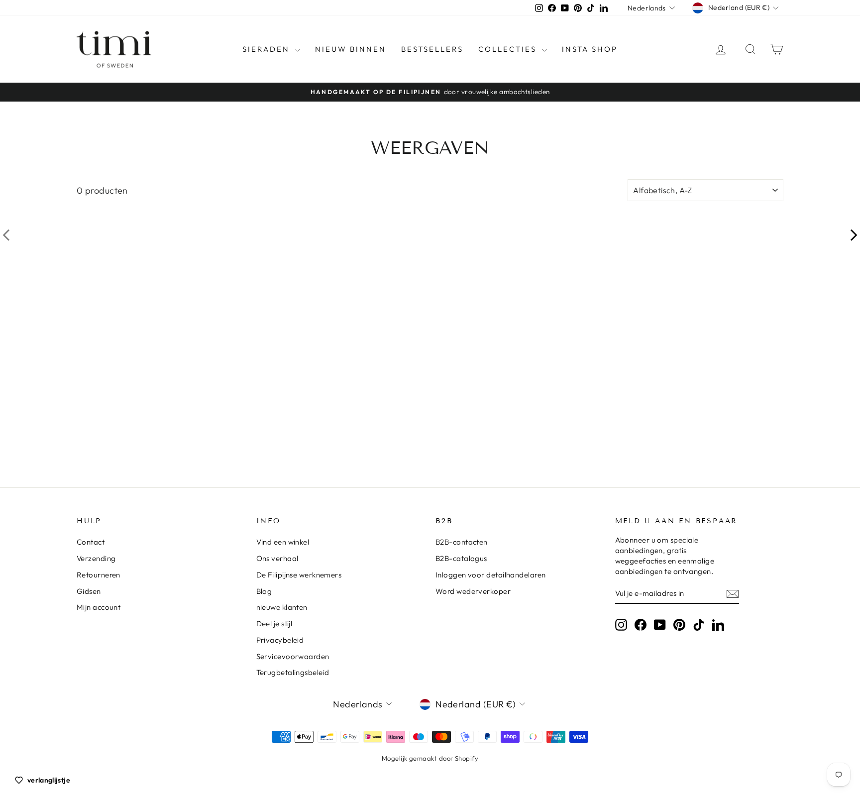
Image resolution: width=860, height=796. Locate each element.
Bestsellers (432, 49)
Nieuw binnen (350, 49)
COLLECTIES (508, 49)
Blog (264, 591)
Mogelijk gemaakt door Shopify (430, 758)
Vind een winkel (283, 542)
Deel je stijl (274, 623)
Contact (91, 542)
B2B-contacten (461, 542)
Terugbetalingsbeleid (292, 672)
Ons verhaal (277, 558)
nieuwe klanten (282, 607)
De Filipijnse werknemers (299, 574)
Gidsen (89, 591)
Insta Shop (590, 49)
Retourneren (98, 574)
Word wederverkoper (473, 591)
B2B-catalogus (461, 558)
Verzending (96, 558)
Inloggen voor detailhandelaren (490, 574)
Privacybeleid (280, 640)
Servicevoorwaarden (292, 656)
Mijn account (98, 607)
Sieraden (267, 49)
